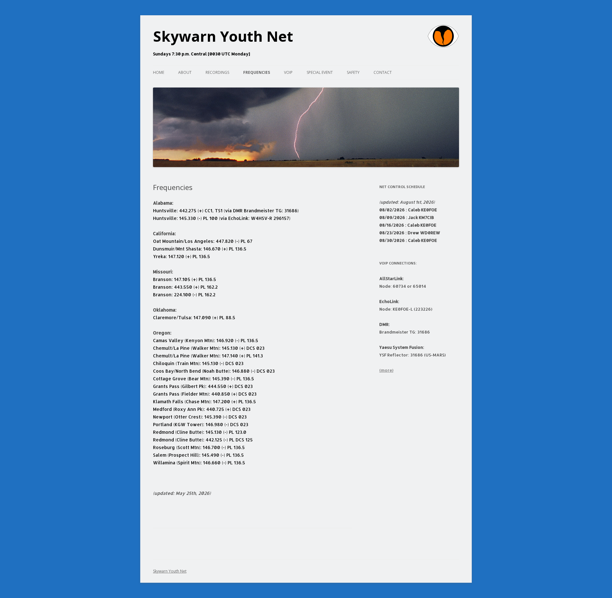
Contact (383, 72)
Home (158, 72)
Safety (353, 72)
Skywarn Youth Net (223, 36)
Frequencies (256, 72)
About (185, 72)
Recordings (217, 72)
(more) (386, 370)
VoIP (288, 72)
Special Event (320, 72)
